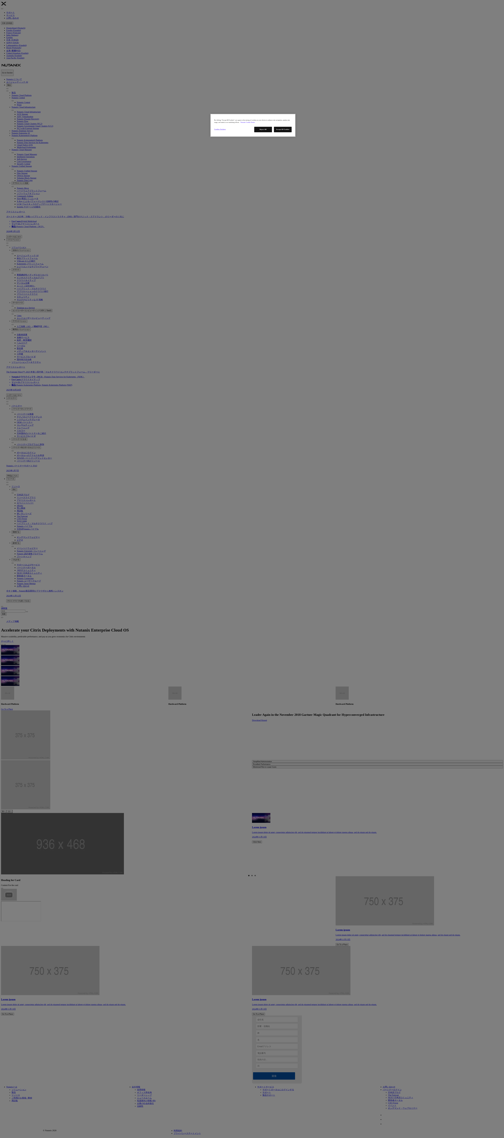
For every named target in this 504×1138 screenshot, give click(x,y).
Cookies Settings (220, 129)
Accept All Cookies (282, 129)
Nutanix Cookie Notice (247, 122)
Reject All (263, 129)
